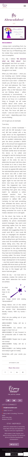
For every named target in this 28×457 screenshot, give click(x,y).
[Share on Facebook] (5, 372)
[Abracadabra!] (14, 15)
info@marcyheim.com (10, 407)
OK (7, 454)
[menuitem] (24, 5)
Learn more (14, 454)
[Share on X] (11, 372)
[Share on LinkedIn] (17, 372)
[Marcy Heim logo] (11, 5)
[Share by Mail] (23, 372)
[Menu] (24, 5)
